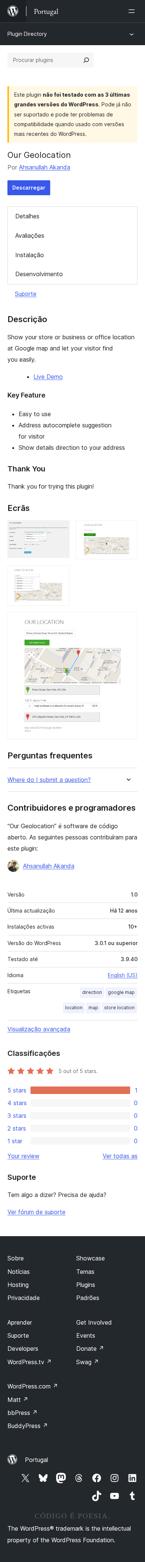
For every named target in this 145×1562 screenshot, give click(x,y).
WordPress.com (32, 1386)
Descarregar (28, 187)
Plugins (85, 1284)
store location (119, 1007)
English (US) (123, 975)
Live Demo (48, 376)
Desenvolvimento (39, 274)
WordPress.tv (29, 1362)
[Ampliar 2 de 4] (127, 530)
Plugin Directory (27, 34)
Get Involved (94, 1322)
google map (121, 992)
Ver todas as (120, 1156)
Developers (22, 1348)
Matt (17, 1399)
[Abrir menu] (133, 11)
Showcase (90, 1258)
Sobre (15, 1258)
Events (85, 1335)
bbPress (22, 1412)
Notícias (18, 1271)
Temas (85, 1271)
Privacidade (23, 1297)
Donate (90, 1348)
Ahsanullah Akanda (44, 167)
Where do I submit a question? (49, 779)
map (93, 1007)
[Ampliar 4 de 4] (127, 622)
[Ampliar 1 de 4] (59, 530)
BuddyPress (27, 1426)
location (74, 1007)
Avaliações (29, 235)
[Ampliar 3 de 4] (59, 575)
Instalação (29, 255)
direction (92, 992)
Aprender (19, 1322)
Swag (87, 1362)
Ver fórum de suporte (36, 1212)
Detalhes (27, 216)
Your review (23, 1156)
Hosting (18, 1284)
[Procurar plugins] (86, 60)
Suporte (25, 293)
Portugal (36, 1459)
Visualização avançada (38, 1029)
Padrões (87, 1297)
